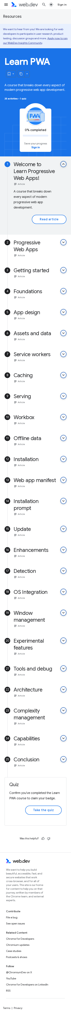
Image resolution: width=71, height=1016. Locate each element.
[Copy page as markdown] (21, 74)
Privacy (18, 1008)
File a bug (11, 917)
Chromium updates (17, 945)
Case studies (13, 951)
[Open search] (44, 4)
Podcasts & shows (16, 957)
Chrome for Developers (20, 938)
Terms (6, 1008)
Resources (12, 16)
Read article (49, 219)
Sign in (62, 4)
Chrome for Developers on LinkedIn (27, 984)
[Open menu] (6, 4)
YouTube (11, 978)
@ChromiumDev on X (19, 972)
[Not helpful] (48, 838)
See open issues (15, 923)
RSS (8, 990)
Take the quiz (43, 810)
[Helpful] (43, 838)
